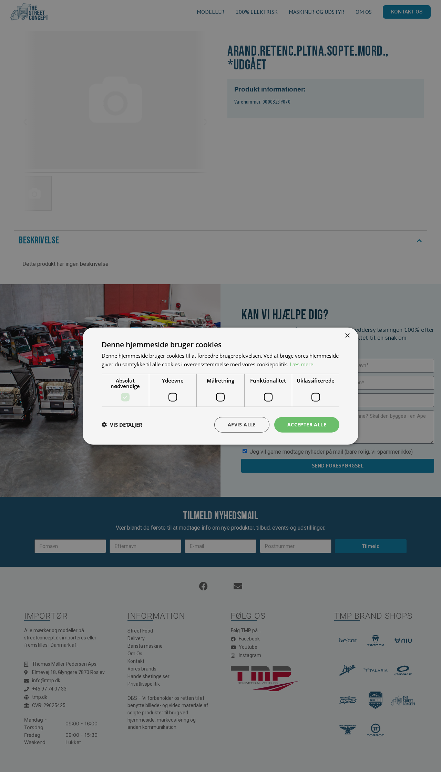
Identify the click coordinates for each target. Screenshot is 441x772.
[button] (122, 425)
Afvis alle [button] (242, 424)
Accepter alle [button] (306, 424)
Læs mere (301, 364)
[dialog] (220, 386)
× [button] (347, 335)
